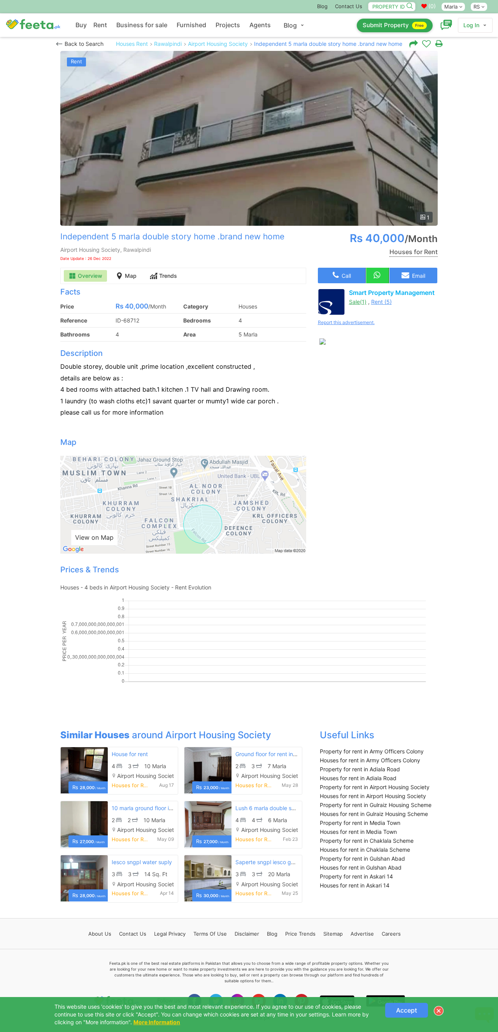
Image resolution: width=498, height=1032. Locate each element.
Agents (260, 25)
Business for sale (141, 25)
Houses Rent (132, 43)
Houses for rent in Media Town (358, 831)
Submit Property (393, 25)
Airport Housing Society (218, 43)
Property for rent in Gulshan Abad (362, 858)
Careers (391, 934)
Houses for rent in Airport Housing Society (373, 796)
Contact (132, 934)
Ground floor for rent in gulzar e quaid (283, 754)
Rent (100, 25)
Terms (210, 934)
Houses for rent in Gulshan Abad (361, 867)
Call (345, 275)
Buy (81, 25)
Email (417, 275)
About (99, 934)
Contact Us (348, 6)
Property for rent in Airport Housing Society (375, 787)
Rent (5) (381, 301)
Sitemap (333, 934)
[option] (249, 138)
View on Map (94, 537)
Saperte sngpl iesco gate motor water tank (289, 862)
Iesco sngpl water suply (142, 862)
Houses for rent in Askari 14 (354, 885)
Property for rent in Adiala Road (360, 769)
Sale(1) (357, 301)
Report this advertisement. (346, 322)
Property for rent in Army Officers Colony (372, 751)
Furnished (191, 25)
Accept (406, 1010)
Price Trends (300, 934)
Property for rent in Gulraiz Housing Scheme (375, 805)
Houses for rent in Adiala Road (358, 778)
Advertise (362, 934)
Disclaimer (247, 934)
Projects (228, 25)
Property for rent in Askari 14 (356, 876)
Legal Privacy (170, 934)
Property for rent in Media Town (360, 822)
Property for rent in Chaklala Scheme (367, 840)
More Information (156, 1022)
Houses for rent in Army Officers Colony (370, 760)
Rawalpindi (168, 43)
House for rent (130, 754)
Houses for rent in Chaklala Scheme (365, 849)
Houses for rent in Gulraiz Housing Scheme (374, 814)
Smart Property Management (392, 292)
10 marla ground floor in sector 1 (153, 808)
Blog (322, 6)
